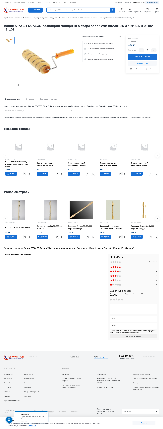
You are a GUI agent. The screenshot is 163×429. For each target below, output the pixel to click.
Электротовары (139, 383)
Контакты (27, 387)
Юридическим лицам (12, 400)
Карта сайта (28, 374)
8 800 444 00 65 (126, 356)
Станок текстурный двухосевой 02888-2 (77, 164)
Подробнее (32, 425)
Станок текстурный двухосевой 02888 (139, 164)
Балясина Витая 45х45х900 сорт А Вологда (142, 227)
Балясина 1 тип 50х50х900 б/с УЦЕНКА (49, 227)
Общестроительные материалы (145, 378)
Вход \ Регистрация (31, 392)
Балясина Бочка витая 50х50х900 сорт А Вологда (111, 227)
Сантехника (101, 374)
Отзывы (7, 396)
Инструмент (66, 374)
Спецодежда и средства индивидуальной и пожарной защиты (108, 381)
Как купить (8, 378)
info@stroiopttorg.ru (101, 358)
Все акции (27, 396)
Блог (25, 383)
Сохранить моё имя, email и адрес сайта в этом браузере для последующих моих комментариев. (133, 331)
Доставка (7, 387)
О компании (8, 374)
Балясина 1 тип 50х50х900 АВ (17, 227)
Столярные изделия (105, 387)
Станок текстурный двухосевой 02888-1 (108, 164)
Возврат (7, 392)
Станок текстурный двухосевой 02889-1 (45, 164)
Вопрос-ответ (29, 378)
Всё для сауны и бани (141, 374)
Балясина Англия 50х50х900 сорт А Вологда (80, 227)
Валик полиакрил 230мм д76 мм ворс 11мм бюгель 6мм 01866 (17, 164)
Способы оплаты (10, 383)
